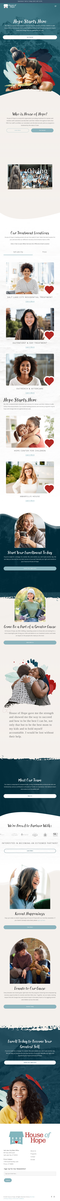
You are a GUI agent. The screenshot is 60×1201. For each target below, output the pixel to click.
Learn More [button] (30, 302)
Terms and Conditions (18, 1198)
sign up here (41, 920)
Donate (33, 1159)
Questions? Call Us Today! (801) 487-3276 (30, 1)
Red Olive (32, 1197)
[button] (55, 6)
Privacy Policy (8, 1198)
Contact (33, 1157)
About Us (33, 1151)
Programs (33, 1154)
